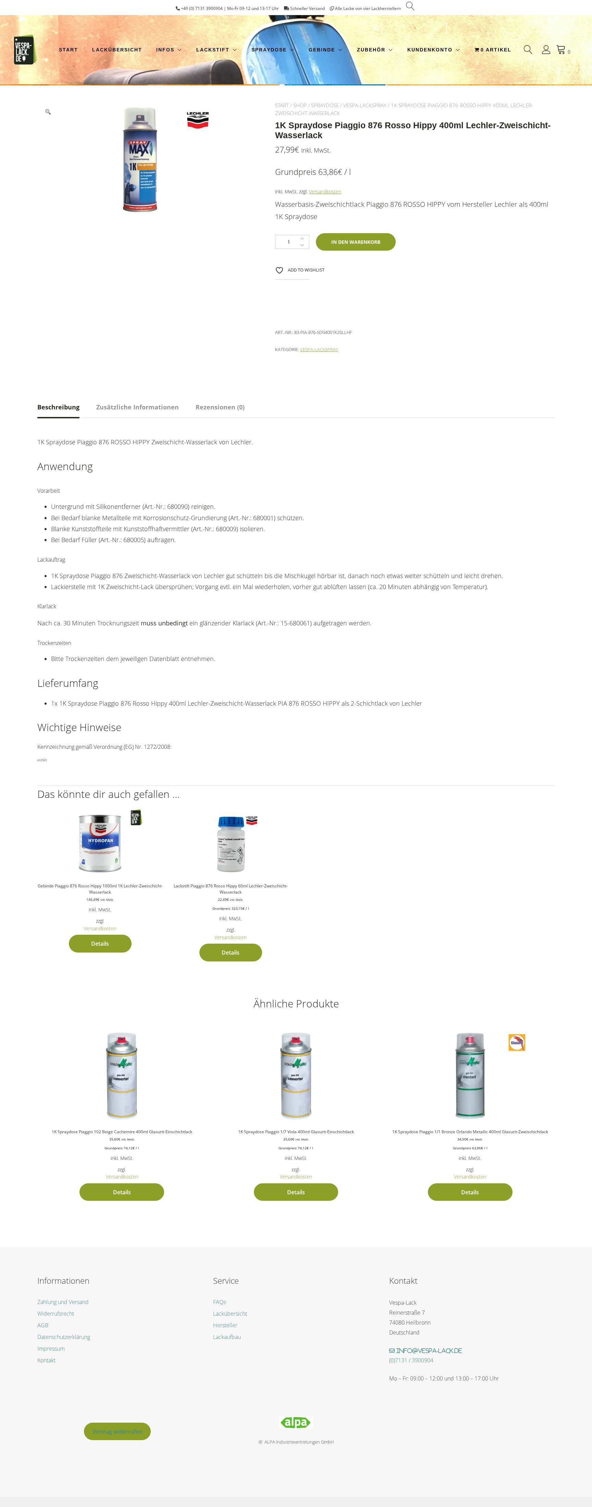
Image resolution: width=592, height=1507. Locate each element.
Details (100, 943)
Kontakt (46, 1360)
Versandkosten (325, 191)
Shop (300, 105)
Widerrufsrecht (55, 1313)
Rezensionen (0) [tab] (220, 407)
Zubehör (371, 49)
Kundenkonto (430, 49)
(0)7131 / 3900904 (411, 1360)
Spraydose (269, 49)
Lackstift (213, 49)
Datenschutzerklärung (63, 1337)
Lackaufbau (227, 1337)
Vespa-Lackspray (364, 105)
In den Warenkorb (355, 242)
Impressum (51, 1348)
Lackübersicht (117, 49)
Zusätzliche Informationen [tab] (137, 407)
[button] (48, 112)
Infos (165, 49)
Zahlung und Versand (63, 1302)
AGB (42, 1325)
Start (68, 49)
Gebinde (322, 49)
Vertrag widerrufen (117, 1431)
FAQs (219, 1302)
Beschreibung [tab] (58, 407)
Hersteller (225, 1325)
